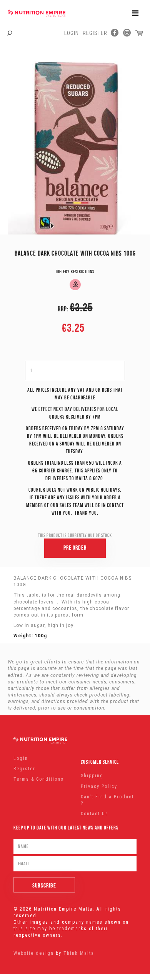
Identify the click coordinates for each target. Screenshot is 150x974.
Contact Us (94, 813)
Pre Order (75, 547)
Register (95, 33)
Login (71, 33)
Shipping (92, 775)
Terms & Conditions (38, 779)
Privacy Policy (99, 786)
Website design (33, 953)
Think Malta (78, 953)
